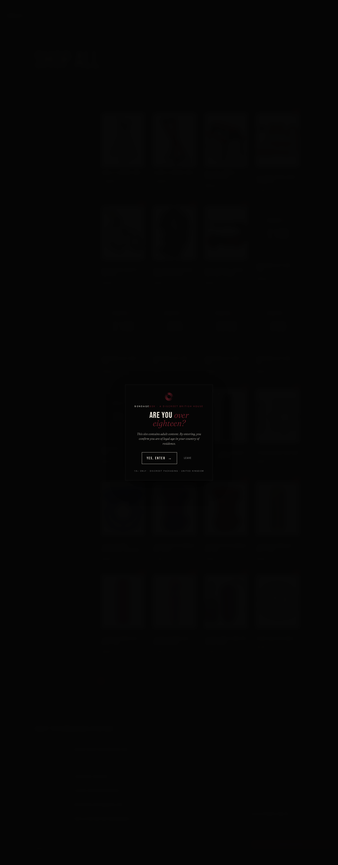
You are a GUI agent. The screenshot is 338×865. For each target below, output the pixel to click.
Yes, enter (159, 458)
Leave (187, 458)
